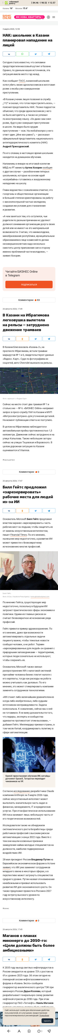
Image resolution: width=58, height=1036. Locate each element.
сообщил (47, 167)
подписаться (29, 284)
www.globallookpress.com (40, 597)
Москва (18, 8)
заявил (7, 867)
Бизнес (6, 908)
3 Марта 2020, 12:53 (11, 29)
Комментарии (29, 300)
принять (47, 1021)
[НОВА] (29, 17)
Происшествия (9, 460)
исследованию (22, 791)
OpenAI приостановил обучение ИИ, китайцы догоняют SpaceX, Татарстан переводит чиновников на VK (27, 779)
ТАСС (22, 80)
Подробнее (44, 1015)
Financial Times (18, 534)
